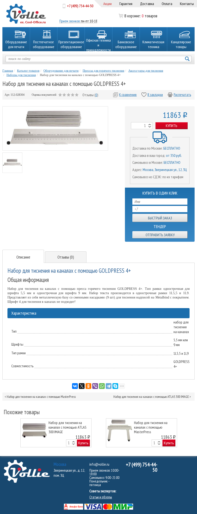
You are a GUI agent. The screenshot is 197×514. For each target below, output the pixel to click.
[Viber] (95, 386)
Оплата (167, 3)
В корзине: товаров (134, 16)
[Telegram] (108, 386)
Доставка (147, 3)
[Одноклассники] (88, 386)
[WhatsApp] (102, 386)
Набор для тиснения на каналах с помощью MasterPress (41, 396)
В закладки (155, 94)
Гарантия (125, 3)
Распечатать (182, 94)
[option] (56, 432)
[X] (82, 386)
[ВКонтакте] (75, 386)
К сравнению (128, 94)
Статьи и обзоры (100, 497)
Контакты (187, 3)
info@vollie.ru (99, 464)
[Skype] (115, 386)
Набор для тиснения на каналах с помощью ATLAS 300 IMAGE (151, 396)
